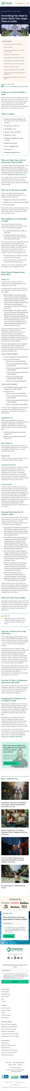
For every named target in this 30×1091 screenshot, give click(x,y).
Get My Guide (9, 936)
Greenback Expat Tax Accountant (19, 86)
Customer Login (12, 1064)
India (14, 78)
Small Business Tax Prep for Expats (10, 1036)
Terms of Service (19, 1082)
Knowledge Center (6, 11)
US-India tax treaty (12, 637)
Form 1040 (7, 527)
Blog (2, 999)
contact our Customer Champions (11, 736)
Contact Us (8, 1062)
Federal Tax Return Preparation (9, 1024)
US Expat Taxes (5, 1043)
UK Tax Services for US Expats (8, 1029)
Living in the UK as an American (9, 1052)
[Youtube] (18, 958)
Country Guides (16, 11)
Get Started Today (10, 763)
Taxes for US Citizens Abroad (8, 1045)
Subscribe (15, 981)
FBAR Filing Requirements (7, 1055)
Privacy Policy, (6, 976)
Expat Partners (5, 1017)
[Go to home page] (15, 949)
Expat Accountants (6, 1010)
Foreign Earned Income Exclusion (9, 1050)
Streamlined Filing (5, 1047)
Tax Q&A (3, 1001)
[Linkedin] (15, 958)
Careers (3, 1012)
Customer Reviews (5, 1015)
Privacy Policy (15, 929)
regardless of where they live (16, 174)
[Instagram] (21, 958)
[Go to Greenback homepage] (7, 3)
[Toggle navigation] (27, 3)
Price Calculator (5, 991)
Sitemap (20, 1064)
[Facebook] (8, 958)
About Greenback (5, 1008)
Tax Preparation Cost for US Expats (10, 1034)
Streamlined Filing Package (8, 1031)
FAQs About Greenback (19, 1062)
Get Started (20, 3)
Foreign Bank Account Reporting (9, 1026)
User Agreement (15, 1084)
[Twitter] (12, 958)
